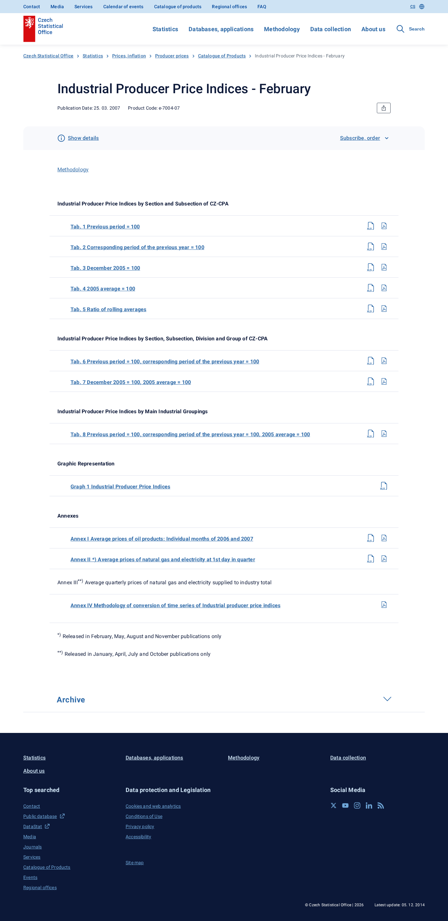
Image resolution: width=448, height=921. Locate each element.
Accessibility (138, 836)
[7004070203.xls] (370, 267)
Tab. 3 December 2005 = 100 (105, 268)
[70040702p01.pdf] (384, 538)
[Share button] (384, 108)
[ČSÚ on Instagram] (357, 805)
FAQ (261, 6)
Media (57, 6)
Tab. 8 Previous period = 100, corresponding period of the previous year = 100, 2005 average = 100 (190, 434)
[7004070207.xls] (370, 381)
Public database (40, 816)
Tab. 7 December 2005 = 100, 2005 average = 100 (131, 382)
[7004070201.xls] (370, 225)
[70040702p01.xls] (370, 538)
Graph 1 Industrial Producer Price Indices (120, 486)
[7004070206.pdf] (384, 360)
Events (30, 877)
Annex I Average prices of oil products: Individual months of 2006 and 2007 (162, 539)
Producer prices (172, 55)
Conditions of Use (144, 816)
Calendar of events (123, 6)
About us (373, 29)
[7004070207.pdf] (384, 381)
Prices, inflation (129, 55)
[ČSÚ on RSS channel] (380, 805)
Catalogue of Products (222, 55)
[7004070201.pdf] (384, 225)
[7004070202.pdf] (384, 246)
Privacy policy (140, 826)
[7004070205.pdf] (384, 308)
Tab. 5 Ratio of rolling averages (108, 309)
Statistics (165, 29)
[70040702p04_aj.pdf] (384, 604)
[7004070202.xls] (370, 246)
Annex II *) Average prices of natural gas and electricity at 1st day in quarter (163, 559)
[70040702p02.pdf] (384, 558)
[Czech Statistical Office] (43, 29)
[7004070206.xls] (370, 360)
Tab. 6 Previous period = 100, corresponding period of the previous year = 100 (165, 361)
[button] (70, 789)
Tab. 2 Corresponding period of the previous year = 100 (137, 247)
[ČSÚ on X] (333, 805)
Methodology (281, 29)
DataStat (32, 826)
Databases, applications (221, 29)
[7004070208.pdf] (384, 433)
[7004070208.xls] (370, 433)
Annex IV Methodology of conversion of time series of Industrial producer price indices (175, 605)
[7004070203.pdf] (384, 267)
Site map (135, 862)
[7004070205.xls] (370, 308)
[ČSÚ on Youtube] (345, 805)
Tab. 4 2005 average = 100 (103, 289)
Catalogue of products (178, 6)
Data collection (330, 29)
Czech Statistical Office (48, 55)
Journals (32, 846)
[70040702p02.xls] (370, 558)
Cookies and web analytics (153, 806)
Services (83, 6)
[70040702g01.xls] (384, 485)
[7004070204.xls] (370, 287)
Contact (31, 6)
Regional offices (229, 6)
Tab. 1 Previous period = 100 (105, 227)
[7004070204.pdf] (384, 287)
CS (412, 6)
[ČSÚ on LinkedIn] (369, 805)
